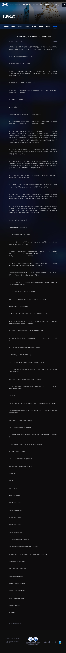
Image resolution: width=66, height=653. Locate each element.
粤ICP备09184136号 (8, 642)
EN (59, 4)
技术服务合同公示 (17, 623)
